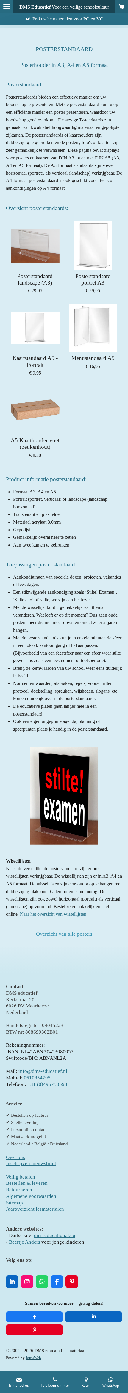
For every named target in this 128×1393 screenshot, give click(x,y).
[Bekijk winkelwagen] (121, 6)
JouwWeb (33, 1358)
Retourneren (19, 1190)
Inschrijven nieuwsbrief (31, 1163)
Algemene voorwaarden (31, 1196)
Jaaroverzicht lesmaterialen (35, 1209)
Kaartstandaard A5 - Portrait (35, 361)
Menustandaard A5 (93, 358)
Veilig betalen (20, 1177)
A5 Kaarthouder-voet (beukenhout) (35, 443)
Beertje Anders (24, 1242)
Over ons (15, 1157)
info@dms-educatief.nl (42, 1071)
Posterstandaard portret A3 (93, 279)
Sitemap (14, 1203)
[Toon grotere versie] (64, 796)
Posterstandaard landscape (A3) (35, 279)
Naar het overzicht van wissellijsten (53, 914)
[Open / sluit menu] (6, 6)
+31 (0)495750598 (47, 1084)
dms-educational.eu (54, 1235)
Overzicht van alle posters (64, 934)
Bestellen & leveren (27, 1183)
